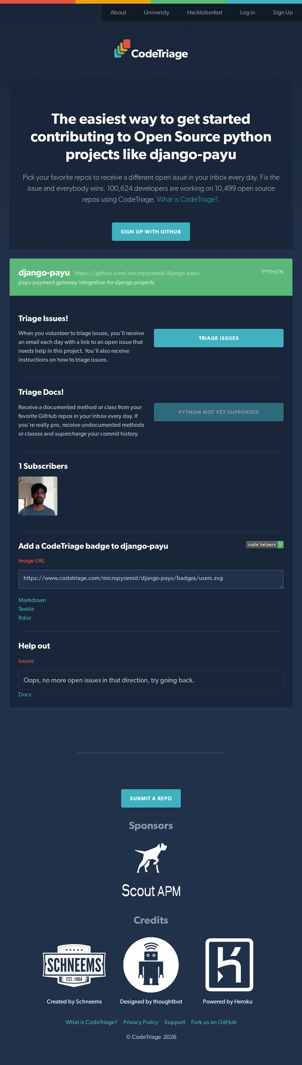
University (156, 12)
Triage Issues (219, 338)
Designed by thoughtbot (151, 1001)
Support (174, 1022)
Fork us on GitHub (214, 1022)
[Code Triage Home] (151, 49)
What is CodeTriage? (187, 199)
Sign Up (283, 12)
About (118, 12)
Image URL (31, 560)
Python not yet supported (219, 412)
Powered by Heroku (228, 1001)
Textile (26, 608)
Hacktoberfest (204, 12)
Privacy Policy (140, 1022)
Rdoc (25, 617)
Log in (247, 12)
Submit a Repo (151, 798)
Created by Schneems (74, 1001)
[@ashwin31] (37, 513)
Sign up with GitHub (151, 232)
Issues (26, 660)
